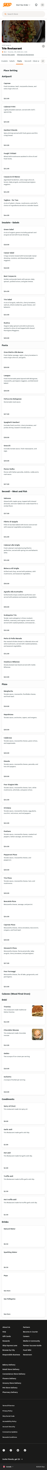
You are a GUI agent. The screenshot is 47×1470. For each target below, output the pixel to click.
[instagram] (19, 1452)
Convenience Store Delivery (14, 1374)
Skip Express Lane (10, 1345)
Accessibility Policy (9, 1421)
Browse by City (9, 1350)
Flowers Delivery (9, 1378)
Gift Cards (7, 1336)
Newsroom (27, 1354)
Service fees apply (8, 55)
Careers (26, 1336)
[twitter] (4, 1452)
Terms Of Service (8, 1406)
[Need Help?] (36, 4)
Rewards (6, 1341)
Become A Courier (30, 1332)
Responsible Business (11, 1354)
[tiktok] (26, 1452)
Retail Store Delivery (11, 1369)
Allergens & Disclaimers (25, 55)
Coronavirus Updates (10, 1432)
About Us (6, 1327)
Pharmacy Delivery (10, 1392)
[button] (8, 61)
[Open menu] (42, 5)
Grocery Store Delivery (12, 1383)
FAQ (4, 1332)
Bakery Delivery (9, 1365)
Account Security (9, 1427)
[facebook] (11, 1452)
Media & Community (31, 1341)
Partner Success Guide (32, 1345)
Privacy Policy (7, 1411)
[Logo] (7, 5)
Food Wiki (27, 1350)
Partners (26, 1327)
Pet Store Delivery (10, 1387)
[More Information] (43, 46)
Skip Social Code (8, 1416)
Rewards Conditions (10, 1437)
